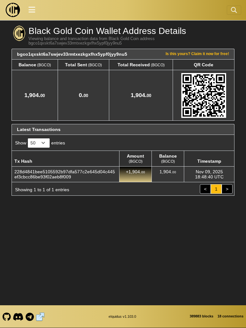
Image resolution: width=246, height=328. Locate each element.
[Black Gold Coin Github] (6, 316)
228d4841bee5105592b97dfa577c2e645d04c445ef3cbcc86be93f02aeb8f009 (64, 174)
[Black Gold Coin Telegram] (29, 316)
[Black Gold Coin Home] (13, 10)
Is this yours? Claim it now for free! (197, 54)
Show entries (40, 142)
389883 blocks (201, 316)
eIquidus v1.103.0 (122, 316)
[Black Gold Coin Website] (40, 316)
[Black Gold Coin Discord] (18, 316)
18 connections (230, 316)
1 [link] (216, 189)
